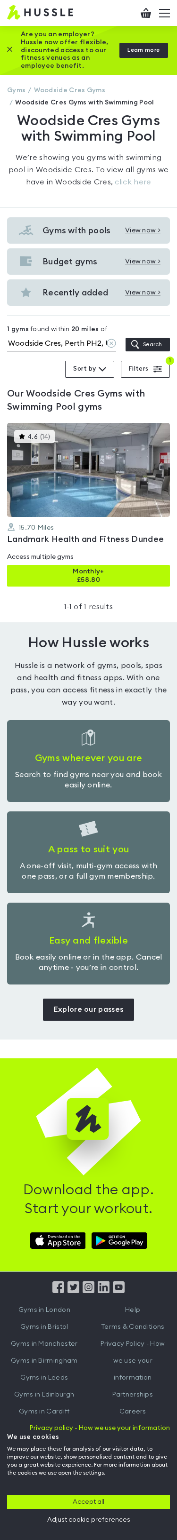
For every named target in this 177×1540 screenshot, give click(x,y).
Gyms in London (44, 1310)
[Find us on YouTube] (119, 1290)
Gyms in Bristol (44, 1327)
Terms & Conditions (132, 1327)
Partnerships (132, 1394)
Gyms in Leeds (44, 1377)
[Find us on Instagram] (88, 1290)
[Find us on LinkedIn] (104, 1290)
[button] (88, 505)
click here (133, 182)
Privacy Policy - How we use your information (133, 1361)
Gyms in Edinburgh (44, 1394)
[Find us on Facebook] (58, 1290)
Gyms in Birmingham (44, 1360)
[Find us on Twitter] (73, 1290)
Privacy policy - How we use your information (100, 1428)
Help (132, 1310)
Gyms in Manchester (44, 1344)
